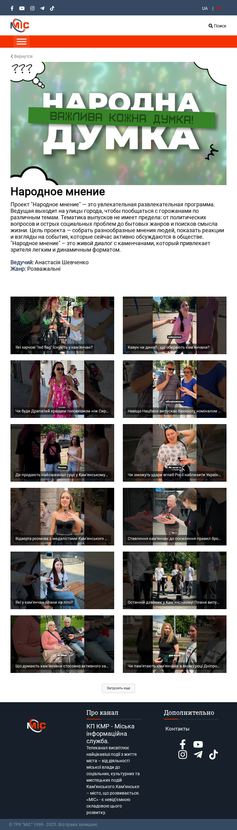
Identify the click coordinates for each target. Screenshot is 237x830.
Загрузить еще (118, 688)
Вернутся (23, 56)
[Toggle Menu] (22, 41)
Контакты (177, 729)
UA (205, 8)
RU (219, 8)
